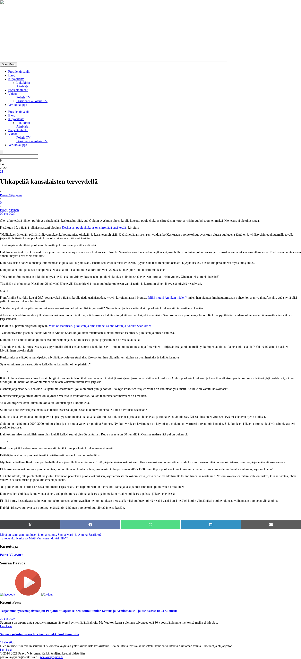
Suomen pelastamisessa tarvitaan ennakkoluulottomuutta (39, 634)
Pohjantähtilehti (18, 90)
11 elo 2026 (7, 642)
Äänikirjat (22, 86)
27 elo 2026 (7, 619)
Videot (12, 93)
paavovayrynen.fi (51, 657)
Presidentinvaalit (18, 71)
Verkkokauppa (17, 104)
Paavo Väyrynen (11, 195)
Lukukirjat (23, 82)
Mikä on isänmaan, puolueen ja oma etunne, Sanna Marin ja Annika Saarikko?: (100, 326)
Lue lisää (6, 626)
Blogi (11, 75)
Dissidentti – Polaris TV (32, 101)
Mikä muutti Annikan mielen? (167, 297)
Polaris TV (23, 97)
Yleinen (14, 210)
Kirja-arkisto (16, 79)
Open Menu (8, 64)
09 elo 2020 (7, 213)
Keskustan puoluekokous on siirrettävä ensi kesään (94, 227)
